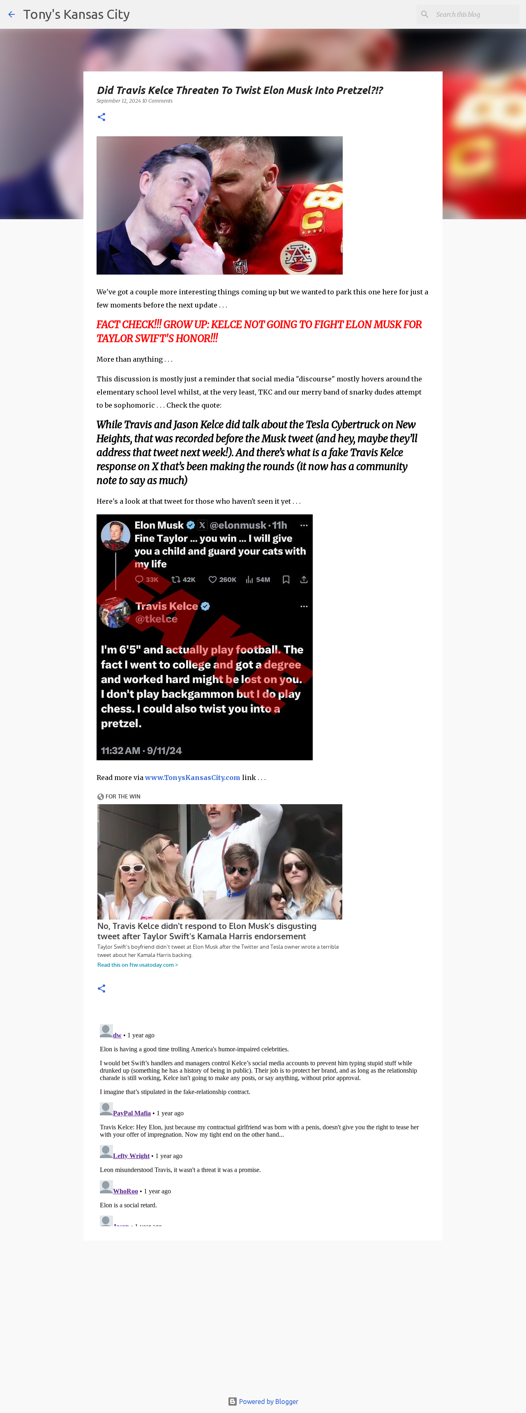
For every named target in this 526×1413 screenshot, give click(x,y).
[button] (101, 117)
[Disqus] (263, 1123)
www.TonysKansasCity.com (192, 777)
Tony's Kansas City (76, 14)
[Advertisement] (263, 1320)
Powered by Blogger (268, 1401)
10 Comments (157, 101)
